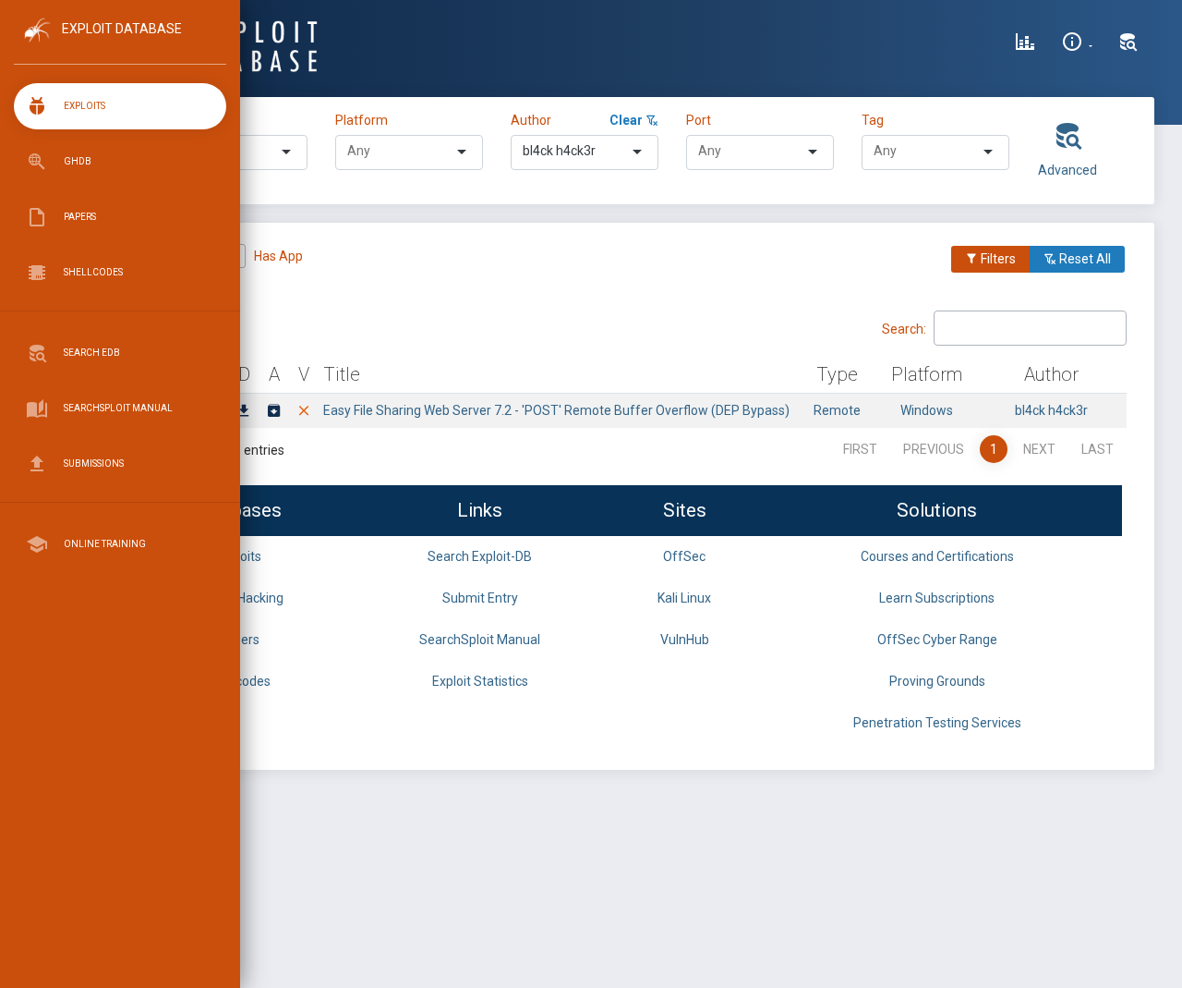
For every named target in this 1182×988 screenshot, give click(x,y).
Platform (361, 120)
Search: (904, 328)
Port (698, 120)
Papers (238, 639)
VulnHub (684, 639)
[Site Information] (1077, 44)
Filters (997, 258)
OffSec (684, 556)
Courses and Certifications (937, 556)
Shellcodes (239, 681)
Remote (837, 410)
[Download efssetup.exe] (274, 412)
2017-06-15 (179, 410)
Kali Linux (684, 598)
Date (180, 374)
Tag (873, 120)
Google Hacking (238, 598)
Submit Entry (480, 598)
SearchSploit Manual (479, 639)
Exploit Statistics (480, 681)
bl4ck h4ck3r (1051, 410)
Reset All (1083, 258)
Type (177, 120)
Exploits (238, 556)
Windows (926, 410)
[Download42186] (243, 412)
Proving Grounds (937, 681)
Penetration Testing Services (937, 722)
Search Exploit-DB (480, 556)
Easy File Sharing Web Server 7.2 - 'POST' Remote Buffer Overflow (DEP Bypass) (556, 410)
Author (531, 120)
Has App (278, 256)
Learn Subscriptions (937, 598)
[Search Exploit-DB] (1128, 44)
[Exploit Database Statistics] (1025, 44)
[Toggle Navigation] (120, 44)
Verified (185, 256)
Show (147, 327)
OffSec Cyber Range (937, 639)
